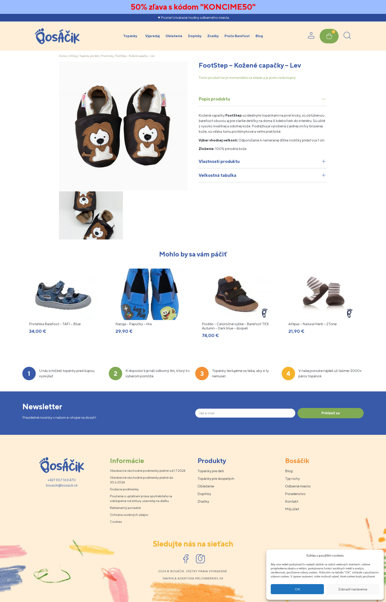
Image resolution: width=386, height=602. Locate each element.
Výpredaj (152, 36)
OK (297, 589)
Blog (259, 36)
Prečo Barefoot (237, 36)
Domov (63, 56)
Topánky (130, 36)
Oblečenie (174, 36)
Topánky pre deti (89, 56)
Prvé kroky (107, 56)
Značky (213, 36)
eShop (73, 56)
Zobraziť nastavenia (352, 589)
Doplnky (194, 36)
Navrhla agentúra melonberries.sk (193, 578)
